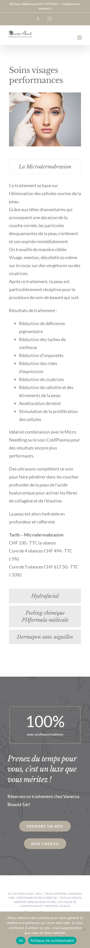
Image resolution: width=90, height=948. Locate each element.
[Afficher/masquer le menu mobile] (79, 37)
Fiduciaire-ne (47, 897)
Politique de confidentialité (52, 941)
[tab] (45, 166)
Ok (20, 941)
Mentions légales (57, 906)
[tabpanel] (45, 382)
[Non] (83, 929)
